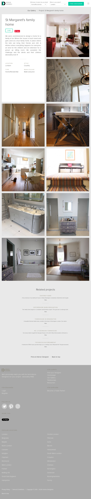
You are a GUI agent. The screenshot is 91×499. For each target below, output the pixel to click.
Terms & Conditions (18, 489)
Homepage (51, 375)
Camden (5, 450)
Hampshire (6, 480)
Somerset (50, 473)
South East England (9, 476)
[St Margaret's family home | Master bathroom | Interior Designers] (23, 259)
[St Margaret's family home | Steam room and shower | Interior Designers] (67, 214)
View (45, 300)
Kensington (51, 469)
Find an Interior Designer (40, 357)
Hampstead (51, 450)
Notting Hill (6, 473)
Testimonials (51, 380)
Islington (5, 453)
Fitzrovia (50, 438)
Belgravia (5, 438)
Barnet (49, 446)
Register (5, 393)
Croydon (50, 457)
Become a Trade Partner (56, 391)
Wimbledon (51, 461)
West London (6, 465)
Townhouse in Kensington (45, 319)
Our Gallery (32, 11)
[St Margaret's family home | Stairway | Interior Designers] (67, 169)
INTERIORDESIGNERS (9, 3)
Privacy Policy (6, 489)
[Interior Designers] (4, 6)
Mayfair (4, 442)
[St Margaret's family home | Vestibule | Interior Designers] (67, 80)
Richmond (5, 461)
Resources (51, 383)
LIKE (9, 30)
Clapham (5, 457)
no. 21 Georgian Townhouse (45, 331)
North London (7, 446)
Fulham (4, 469)
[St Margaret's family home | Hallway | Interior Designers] (23, 125)
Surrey (49, 480)
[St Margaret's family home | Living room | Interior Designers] (67, 35)
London (4, 434)
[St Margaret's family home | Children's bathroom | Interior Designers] (23, 214)
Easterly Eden (45, 295)
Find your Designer (54, 373)
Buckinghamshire (53, 476)
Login (4, 391)
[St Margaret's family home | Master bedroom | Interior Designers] (67, 259)
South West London (54, 453)
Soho (49, 442)
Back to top (56, 357)
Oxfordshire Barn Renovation (45, 307)
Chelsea (50, 465)
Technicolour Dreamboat (45, 342)
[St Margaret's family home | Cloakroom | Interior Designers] (67, 125)
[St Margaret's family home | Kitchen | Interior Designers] (23, 169)
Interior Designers (48, 489)
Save (18, 31)
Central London (53, 434)
